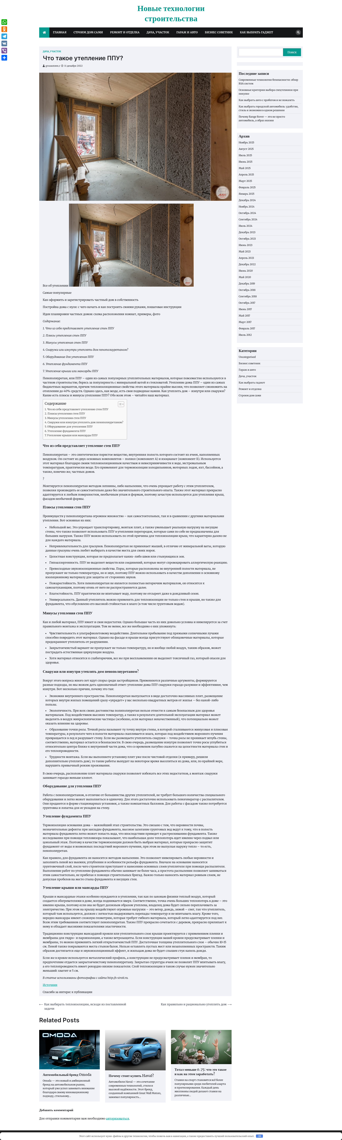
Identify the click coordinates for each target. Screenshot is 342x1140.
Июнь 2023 (245, 245)
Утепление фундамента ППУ (67, 431)
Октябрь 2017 (247, 302)
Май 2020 (245, 277)
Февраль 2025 (247, 187)
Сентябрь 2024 (248, 219)
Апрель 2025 (246, 174)
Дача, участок (158, 32)
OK (259, 1136)
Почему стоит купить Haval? (131, 1076)
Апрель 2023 (246, 258)
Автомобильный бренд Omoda (67, 1075)
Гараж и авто (187, 32)
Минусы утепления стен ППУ (66, 418)
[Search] (298, 32)
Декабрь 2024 (247, 200)
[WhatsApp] (4, 22)
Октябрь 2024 (247, 213)
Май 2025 (245, 168)
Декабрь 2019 (247, 283)
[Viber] (4, 50)
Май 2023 (245, 251)
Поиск (292, 52)
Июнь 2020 (246, 270)
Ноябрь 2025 (246, 142)
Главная (59, 32)
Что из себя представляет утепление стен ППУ (77, 409)
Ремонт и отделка (124, 32)
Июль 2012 (245, 334)
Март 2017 (245, 322)
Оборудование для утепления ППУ (70, 426)
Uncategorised (247, 357)
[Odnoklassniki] (4, 29)
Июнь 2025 (245, 161)
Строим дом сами (88, 32)
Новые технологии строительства (171, 14)
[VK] (4, 43)
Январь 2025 (246, 193)
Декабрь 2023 (247, 232)
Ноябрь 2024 (247, 206)
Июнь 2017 (245, 309)
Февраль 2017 (247, 328)
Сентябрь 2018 (248, 296)
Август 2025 (246, 149)
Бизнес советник (219, 32)
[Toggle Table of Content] (119, 404)
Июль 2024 (245, 225)
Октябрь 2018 (247, 290)
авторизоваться (117, 1118)
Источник (50, 985)
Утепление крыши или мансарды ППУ (72, 435)
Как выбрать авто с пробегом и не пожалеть (267, 100)
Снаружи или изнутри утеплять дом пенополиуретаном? (85, 422)
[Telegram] (4, 36)
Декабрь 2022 (247, 264)
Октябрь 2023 (247, 238)
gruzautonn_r (53, 65)
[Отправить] (4, 57)
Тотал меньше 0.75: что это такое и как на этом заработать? (200, 1072)
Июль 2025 (245, 155)
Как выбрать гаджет (256, 32)
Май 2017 (244, 315)
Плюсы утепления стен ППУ (66, 413)
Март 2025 (245, 181)
